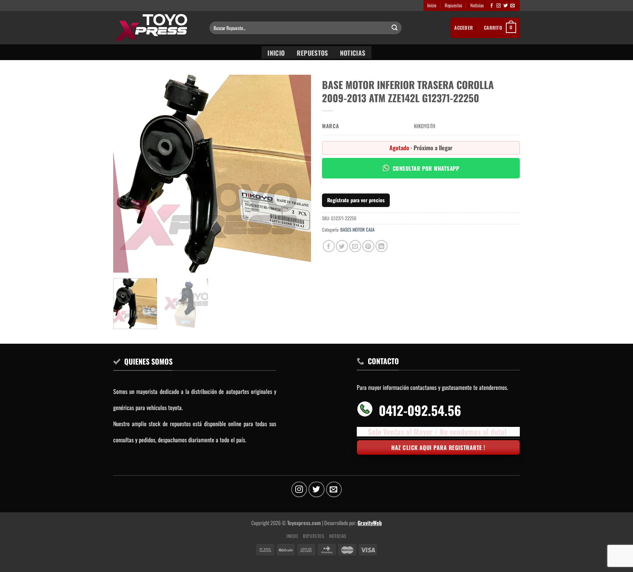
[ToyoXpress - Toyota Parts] (156, 27)
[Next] (297, 173)
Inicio (431, 5)
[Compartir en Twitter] (342, 246)
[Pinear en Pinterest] (368, 246)
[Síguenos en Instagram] (498, 5)
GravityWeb (370, 523)
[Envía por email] (355, 246)
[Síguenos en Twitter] (505, 5)
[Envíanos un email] (512, 5)
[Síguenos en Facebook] (491, 5)
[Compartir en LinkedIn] (381, 246)
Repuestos (453, 5)
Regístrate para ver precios (356, 200)
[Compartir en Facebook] (329, 246)
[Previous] (126, 173)
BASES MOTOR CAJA (357, 229)
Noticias (477, 5)
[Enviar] (394, 28)
